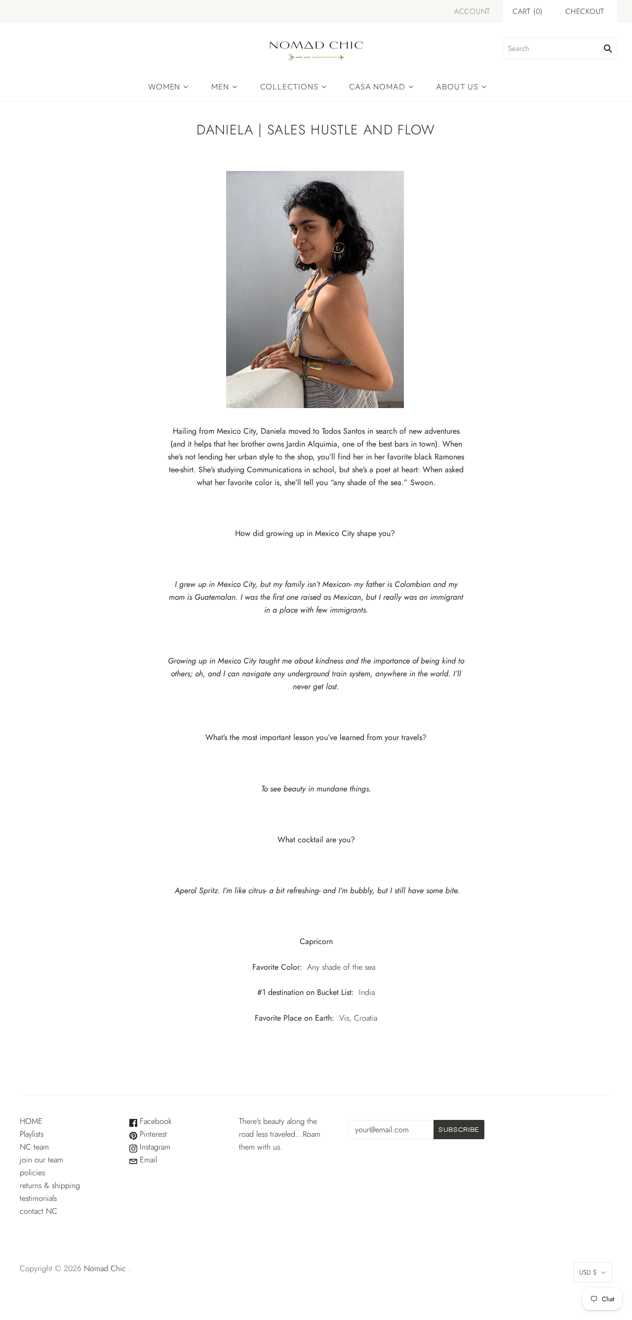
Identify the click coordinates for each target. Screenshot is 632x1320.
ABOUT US (457, 86)
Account (472, 11)
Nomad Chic (105, 1268)
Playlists (31, 1134)
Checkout (584, 11)
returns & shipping (50, 1185)
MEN (220, 86)
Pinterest (152, 1134)
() (528, 11)
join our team (41, 1159)
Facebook (154, 1121)
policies (32, 1172)
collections (289, 86)
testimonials (38, 1198)
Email (147, 1159)
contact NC (38, 1211)
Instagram (153, 1147)
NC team (34, 1147)
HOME (31, 1121)
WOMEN (164, 86)
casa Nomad (377, 86)
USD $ (588, 1272)
